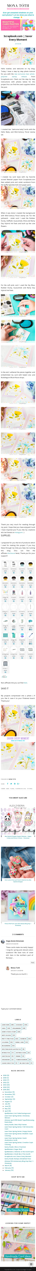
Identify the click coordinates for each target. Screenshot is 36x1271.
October (8, 1097)
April (6, 1111)
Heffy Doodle (6, 1035)
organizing (6, 1059)
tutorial (29, 788)
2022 (5, 1083)
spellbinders (16, 1028)
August (7, 1102)
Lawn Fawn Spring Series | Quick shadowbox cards (16, 1139)
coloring (5, 1042)
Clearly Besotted (8, 1063)
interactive (6, 1052)
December (8, 1092)
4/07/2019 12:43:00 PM (17, 970)
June (6, 1106)
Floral (12, 788)
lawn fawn (5, 1025)
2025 (5, 1078)
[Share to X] (11, 783)
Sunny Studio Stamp (9, 1032)
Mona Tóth (12, 1269)
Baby (7, 788)
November (8, 1094)
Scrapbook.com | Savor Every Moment (18, 1156)
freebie (18, 1056)
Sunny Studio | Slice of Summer (15, 1147)
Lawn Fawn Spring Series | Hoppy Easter (18, 1131)
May (6, 1109)
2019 (5, 1090)
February (8, 1168)
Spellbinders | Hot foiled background (17, 1113)
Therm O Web (19, 1042)
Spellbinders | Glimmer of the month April (19, 1152)
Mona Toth (15, 968)
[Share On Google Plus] (18, 783)
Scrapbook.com (20, 788)
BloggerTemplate (27, 1269)
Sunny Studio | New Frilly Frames (16, 1125)
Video (4, 1028)
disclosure (11, 553)
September (9, 1099)
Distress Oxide (21, 1052)
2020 (5, 1087)
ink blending (6, 1045)
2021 (5, 1085)
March (7, 1166)
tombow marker (21, 1059)
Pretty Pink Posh (8, 1038)
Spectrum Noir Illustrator (11, 1049)
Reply (32, 962)
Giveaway (19, 1025)
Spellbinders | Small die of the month (17, 1154)
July (6, 1104)
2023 (5, 1080)
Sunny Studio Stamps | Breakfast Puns (18, 1159)
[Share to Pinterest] (14, 783)
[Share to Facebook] (7, 783)
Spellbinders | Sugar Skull (13, 1149)
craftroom (6, 1056)
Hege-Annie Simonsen (15, 941)
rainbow (23, 1038)
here (25, 683)
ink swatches (24, 1063)
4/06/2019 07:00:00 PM (12, 944)
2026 (5, 1075)
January (8, 1170)
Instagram (19, 532)
